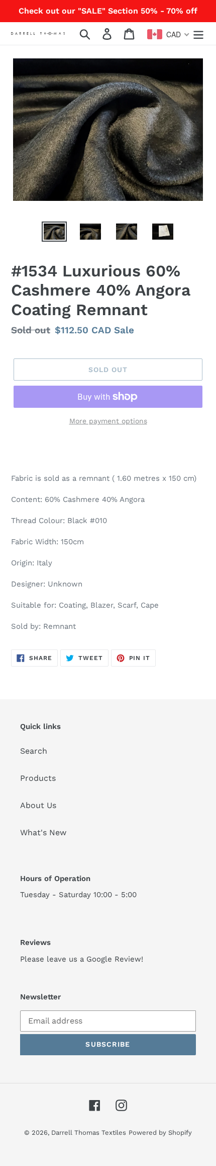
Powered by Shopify (160, 1132)
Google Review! (114, 959)
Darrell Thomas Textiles (88, 1132)
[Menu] (198, 33)
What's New (43, 832)
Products (38, 778)
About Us (38, 805)
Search (33, 751)
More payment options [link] (108, 421)
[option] (54, 232)
